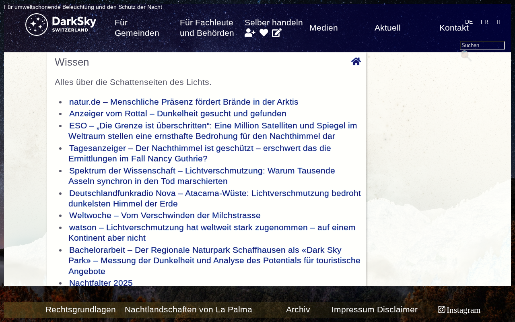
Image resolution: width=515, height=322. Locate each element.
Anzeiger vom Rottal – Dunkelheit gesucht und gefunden (177, 113)
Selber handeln (274, 22)
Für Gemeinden (137, 28)
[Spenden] (264, 33)
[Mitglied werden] (250, 33)
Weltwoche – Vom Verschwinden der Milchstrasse (165, 215)
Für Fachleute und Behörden (207, 28)
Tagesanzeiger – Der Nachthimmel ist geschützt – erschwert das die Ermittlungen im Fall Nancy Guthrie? (199, 153)
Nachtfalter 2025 (101, 283)
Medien (323, 28)
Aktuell (388, 28)
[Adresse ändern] (276, 33)
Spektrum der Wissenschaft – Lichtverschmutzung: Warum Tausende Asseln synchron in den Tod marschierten (201, 176)
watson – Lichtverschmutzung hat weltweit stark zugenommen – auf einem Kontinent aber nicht (212, 233)
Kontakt (454, 28)
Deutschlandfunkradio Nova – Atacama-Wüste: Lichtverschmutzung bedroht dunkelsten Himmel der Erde (214, 198)
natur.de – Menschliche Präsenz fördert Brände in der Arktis (184, 102)
